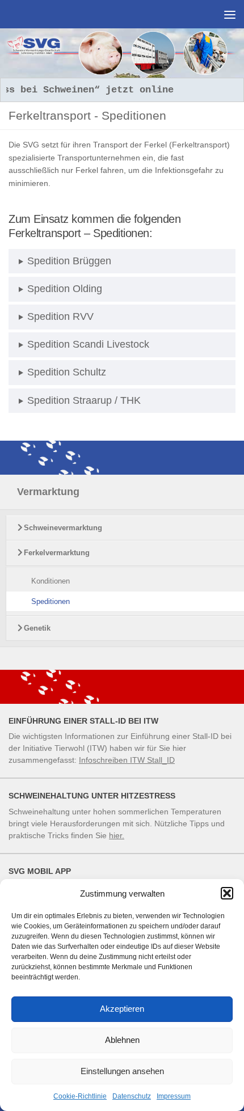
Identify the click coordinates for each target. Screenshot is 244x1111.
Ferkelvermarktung (57, 552)
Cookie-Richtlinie (80, 1096)
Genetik (37, 628)
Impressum (174, 1096)
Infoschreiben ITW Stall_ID (127, 759)
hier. (116, 835)
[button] (227, 893)
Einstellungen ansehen (122, 1071)
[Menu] (230, 14)
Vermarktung (48, 491)
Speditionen (50, 601)
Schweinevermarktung (63, 527)
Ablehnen (122, 1040)
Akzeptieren (122, 1008)
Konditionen (50, 581)
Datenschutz (131, 1096)
